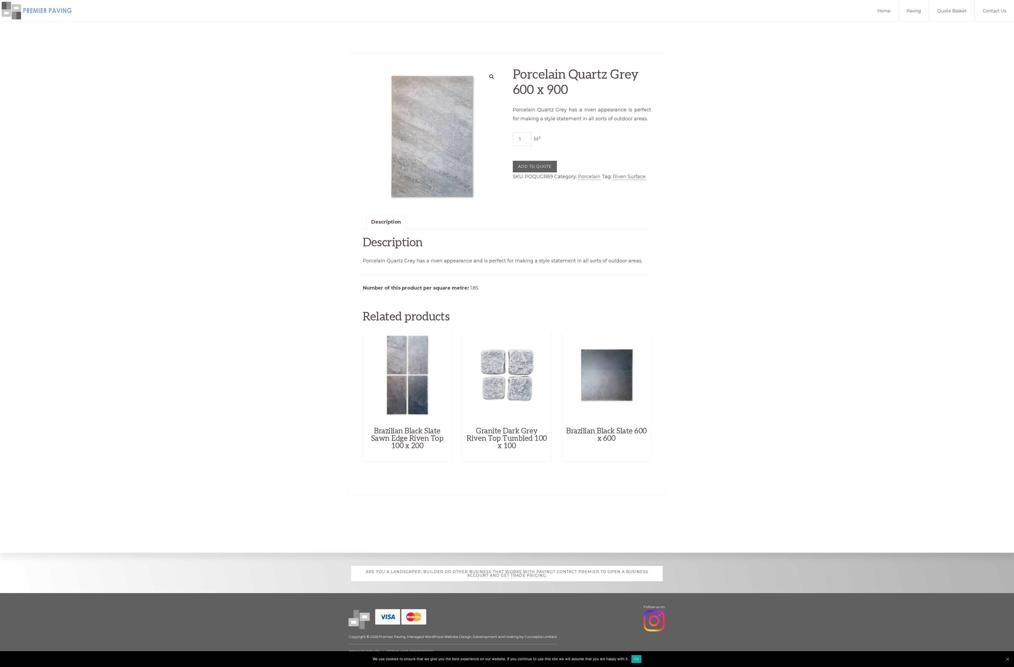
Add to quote (535, 166)
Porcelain (589, 176)
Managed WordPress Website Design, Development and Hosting (463, 637)
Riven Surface (629, 176)
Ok (636, 659)
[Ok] (1007, 659)
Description (386, 222)
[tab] (386, 222)
